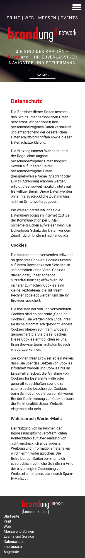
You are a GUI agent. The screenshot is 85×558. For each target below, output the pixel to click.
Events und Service (19, 536)
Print (7, 521)
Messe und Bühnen (19, 531)
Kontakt (42, 74)
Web (7, 526)
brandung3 (42, 507)
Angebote (11, 552)
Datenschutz (14, 541)
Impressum (13, 546)
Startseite (11, 516)
